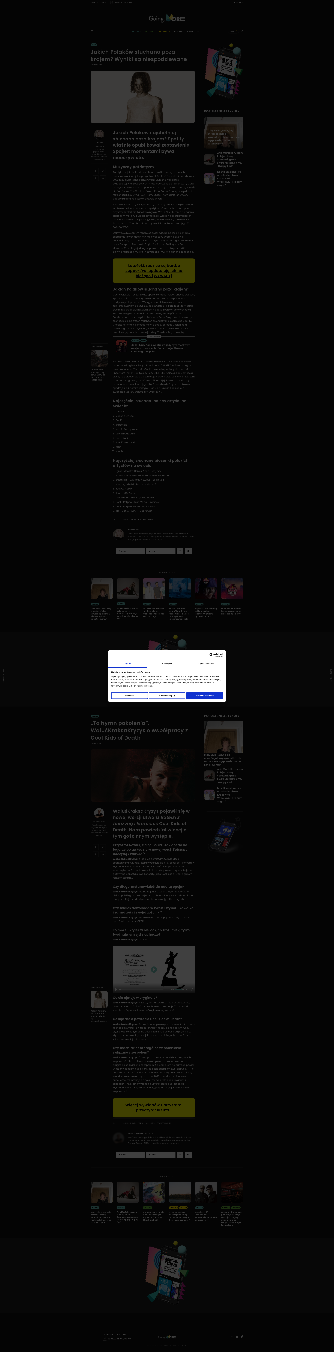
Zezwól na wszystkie (204, 695)
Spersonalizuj (165, 695)
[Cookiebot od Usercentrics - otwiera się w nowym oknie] (211, 655)
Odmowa (129, 695)
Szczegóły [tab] (167, 663)
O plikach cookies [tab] (206, 663)
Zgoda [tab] (128, 663)
